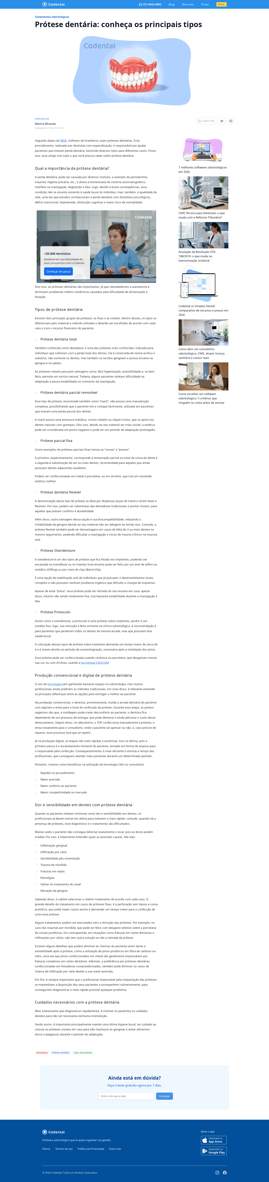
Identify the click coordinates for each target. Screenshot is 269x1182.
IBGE (63, 140)
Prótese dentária (60, 1052)
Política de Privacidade (91, 1149)
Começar (164, 1096)
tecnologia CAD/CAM (95, 663)
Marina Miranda (45, 124)
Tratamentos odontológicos (52, 17)
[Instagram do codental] (217, 1173)
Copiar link (207, 120)
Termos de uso (64, 1149)
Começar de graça (58, 271)
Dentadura (42, 1052)
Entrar (221, 4)
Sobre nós (115, 1149)
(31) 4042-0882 (151, 4)
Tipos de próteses (83, 1052)
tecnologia (54, 684)
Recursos (188, 4)
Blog (172, 4)
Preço (205, 4)
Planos (46, 1149)
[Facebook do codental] (225, 1173)
